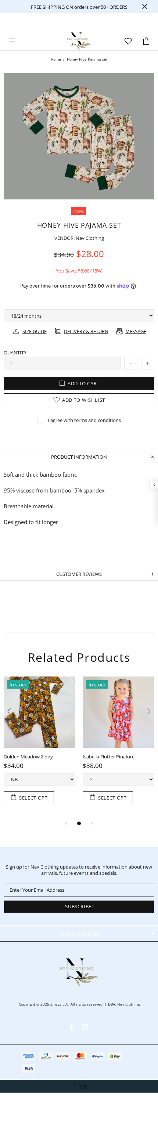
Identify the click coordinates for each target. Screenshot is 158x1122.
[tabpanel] (39, 748)
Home (56, 59)
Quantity (15, 353)
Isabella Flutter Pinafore (108, 757)
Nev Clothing (79, 41)
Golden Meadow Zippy (28, 757)
